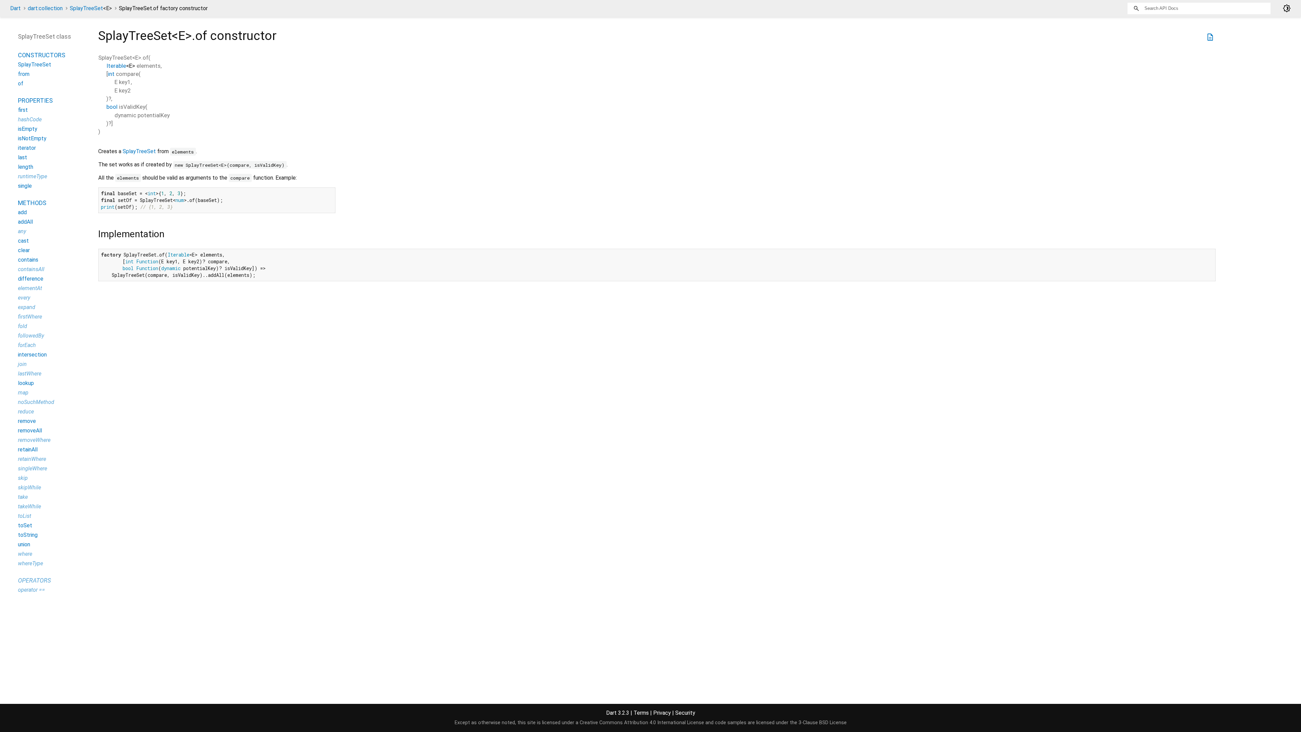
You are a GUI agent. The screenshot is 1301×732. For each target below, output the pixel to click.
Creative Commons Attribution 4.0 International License (642, 723)
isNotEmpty (32, 138)
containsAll (31, 269)
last (22, 157)
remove (27, 421)
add (22, 212)
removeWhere (34, 440)
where (25, 554)
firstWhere (30, 316)
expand (26, 307)
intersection (32, 354)
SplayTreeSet (91, 8)
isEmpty (27, 129)
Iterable (116, 65)
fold (22, 326)
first (23, 110)
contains (28, 260)
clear (24, 250)
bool (112, 106)
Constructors (41, 55)
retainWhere (32, 459)
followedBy (31, 335)
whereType (30, 563)
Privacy (662, 713)
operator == (31, 590)
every (24, 297)
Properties (35, 100)
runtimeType (32, 176)
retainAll (28, 449)
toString (28, 535)
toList (24, 516)
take (23, 497)
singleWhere (32, 468)
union (24, 544)
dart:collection (45, 8)
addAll (25, 222)
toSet (25, 525)
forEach (27, 345)
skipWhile (29, 487)
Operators (34, 580)
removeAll (30, 430)
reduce (26, 411)
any (22, 231)
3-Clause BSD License (823, 723)
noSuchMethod (36, 402)
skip (23, 478)
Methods (32, 202)
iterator (27, 148)
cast (23, 241)
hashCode (30, 119)
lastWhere (29, 373)
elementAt (30, 288)
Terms (641, 713)
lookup (26, 383)
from (23, 74)
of (20, 83)
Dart (15, 8)
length (25, 167)
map (23, 392)
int (111, 73)
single (25, 186)
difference (30, 279)
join (22, 364)
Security (685, 713)
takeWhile (29, 506)
